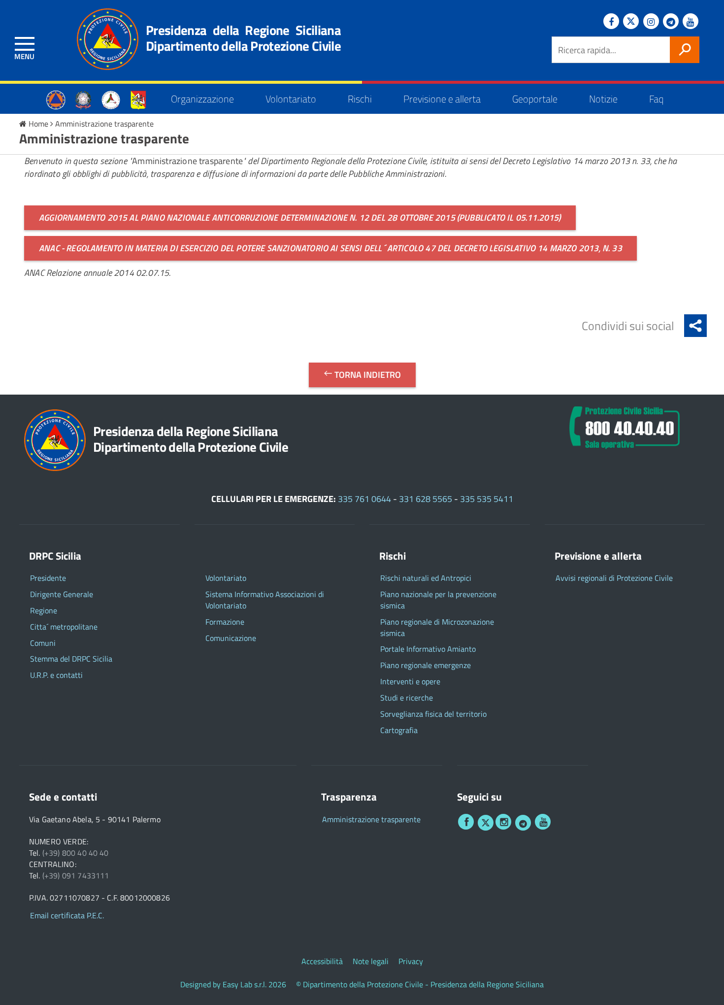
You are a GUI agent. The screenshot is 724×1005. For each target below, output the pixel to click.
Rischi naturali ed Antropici (425, 578)
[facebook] (466, 822)
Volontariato (290, 98)
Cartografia (399, 730)
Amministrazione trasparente (104, 124)
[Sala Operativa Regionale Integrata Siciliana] (624, 425)
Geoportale (535, 98)
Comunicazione (230, 638)
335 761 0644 (364, 498)
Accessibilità (322, 961)
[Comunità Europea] (56, 98)
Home (38, 124)
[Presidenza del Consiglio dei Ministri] (83, 98)
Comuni (43, 643)
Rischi (360, 98)
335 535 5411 (486, 498)
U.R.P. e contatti (56, 675)
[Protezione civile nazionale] (111, 98)
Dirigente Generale (61, 594)
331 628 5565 (425, 498)
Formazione (224, 622)
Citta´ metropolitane (64, 627)
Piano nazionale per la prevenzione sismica (438, 600)
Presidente (48, 578)
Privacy (410, 961)
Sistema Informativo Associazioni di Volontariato (264, 600)
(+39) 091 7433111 (75, 875)
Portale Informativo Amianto (428, 649)
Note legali (371, 961)
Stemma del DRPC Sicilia (71, 659)
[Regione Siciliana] (138, 98)
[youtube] (543, 822)
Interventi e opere (410, 681)
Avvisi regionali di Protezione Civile (614, 578)
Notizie (603, 98)
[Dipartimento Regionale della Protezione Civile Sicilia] (102, 39)
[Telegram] (671, 21)
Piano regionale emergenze (425, 665)
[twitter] (486, 823)
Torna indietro (366, 374)
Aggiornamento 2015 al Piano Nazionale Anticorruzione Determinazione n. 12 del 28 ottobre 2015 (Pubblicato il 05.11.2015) (300, 217)
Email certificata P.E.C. (67, 915)
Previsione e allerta (442, 98)
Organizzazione (202, 98)
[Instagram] (651, 21)
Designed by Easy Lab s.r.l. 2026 (233, 984)
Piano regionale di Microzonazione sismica (437, 627)
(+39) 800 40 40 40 (75, 853)
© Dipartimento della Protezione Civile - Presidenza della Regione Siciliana (420, 984)
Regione (43, 610)
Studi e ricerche (406, 698)
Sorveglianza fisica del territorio (433, 714)
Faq (656, 98)
